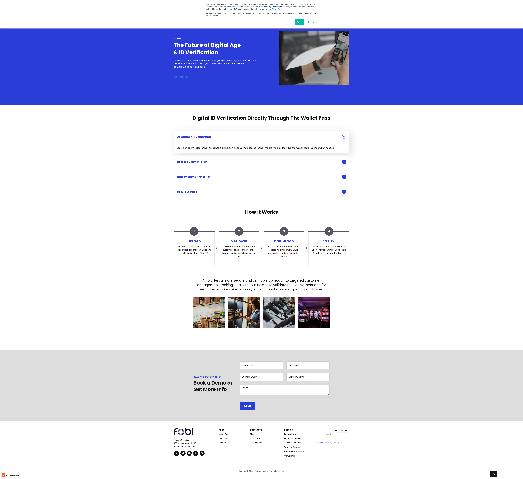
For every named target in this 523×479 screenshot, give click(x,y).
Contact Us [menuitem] (255, 438)
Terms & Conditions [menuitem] (293, 443)
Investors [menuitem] (223, 438)
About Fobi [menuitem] (224, 434)
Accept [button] (299, 22)
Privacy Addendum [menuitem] (293, 438)
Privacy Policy (277, 9)
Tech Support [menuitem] (256, 443)
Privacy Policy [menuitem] (290, 434)
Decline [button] (311, 22)
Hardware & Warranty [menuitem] (294, 451)
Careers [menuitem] (222, 443)
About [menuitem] (222, 429)
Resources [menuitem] (256, 429)
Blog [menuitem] (252, 434)
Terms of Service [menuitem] (292, 447)
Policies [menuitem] (288, 429)
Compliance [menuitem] (289, 456)
